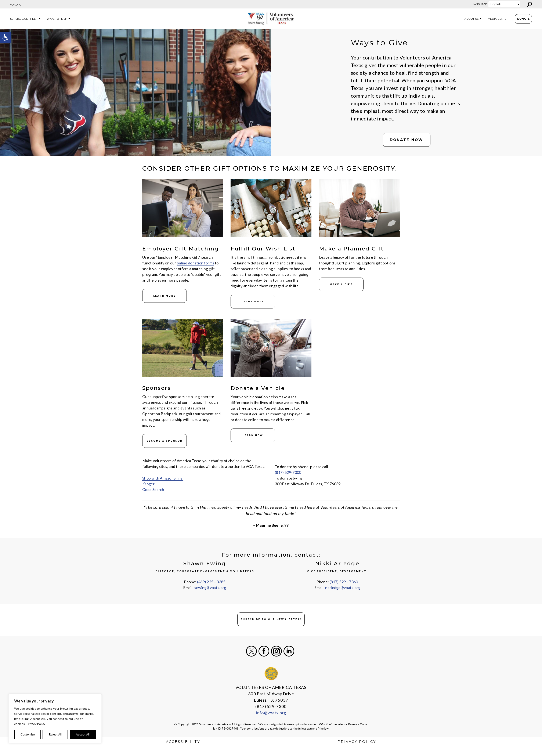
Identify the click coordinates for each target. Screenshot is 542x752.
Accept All (83, 734)
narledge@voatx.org (342, 587)
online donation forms (195, 263)
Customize (28, 734)
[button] (5, 37)
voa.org (15, 4)
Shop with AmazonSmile (162, 478)
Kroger (148, 483)
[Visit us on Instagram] (276, 651)
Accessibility (183, 742)
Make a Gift (341, 284)
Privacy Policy (35, 724)
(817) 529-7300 (288, 472)
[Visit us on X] (251, 651)
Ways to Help (57, 18)
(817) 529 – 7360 (344, 581)
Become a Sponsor (165, 441)
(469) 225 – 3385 (211, 581)
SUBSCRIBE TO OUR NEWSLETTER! (271, 619)
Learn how (252, 435)
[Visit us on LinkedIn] (288, 651)
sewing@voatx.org (210, 587)
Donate (523, 18)
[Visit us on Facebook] (264, 651)
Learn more (164, 295)
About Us (472, 18)
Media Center (498, 18)
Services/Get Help (23, 18)
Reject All (55, 734)
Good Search (153, 489)
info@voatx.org (271, 712)
